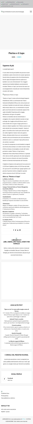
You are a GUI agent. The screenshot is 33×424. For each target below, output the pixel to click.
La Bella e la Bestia (8, 179)
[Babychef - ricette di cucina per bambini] (4, 4)
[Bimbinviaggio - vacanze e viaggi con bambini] (14, 4)
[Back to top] (29, 420)
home (13, 57)
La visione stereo (7, 219)
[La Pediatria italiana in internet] (7, 6)
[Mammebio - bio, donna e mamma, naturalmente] (19, 2)
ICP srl (23, 419)
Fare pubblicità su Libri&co (8, 398)
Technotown (6, 203)
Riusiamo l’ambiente (8, 211)
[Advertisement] (16, 32)
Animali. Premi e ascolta (16, 319)
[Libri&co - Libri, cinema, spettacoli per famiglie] (25, 4)
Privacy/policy (4, 395)
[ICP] (2, 2)
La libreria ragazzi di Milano (16, 341)
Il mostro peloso (16, 325)
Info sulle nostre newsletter (8, 409)
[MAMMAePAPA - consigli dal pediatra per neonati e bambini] (10, 2)
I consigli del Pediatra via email (16, 355)
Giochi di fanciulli (16, 333)
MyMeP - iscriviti (5, 411)
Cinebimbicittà (7, 197)
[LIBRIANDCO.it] (16, 238)
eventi (19, 57)
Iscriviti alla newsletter (10, 359)
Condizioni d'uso (5, 393)
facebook (10, 378)
